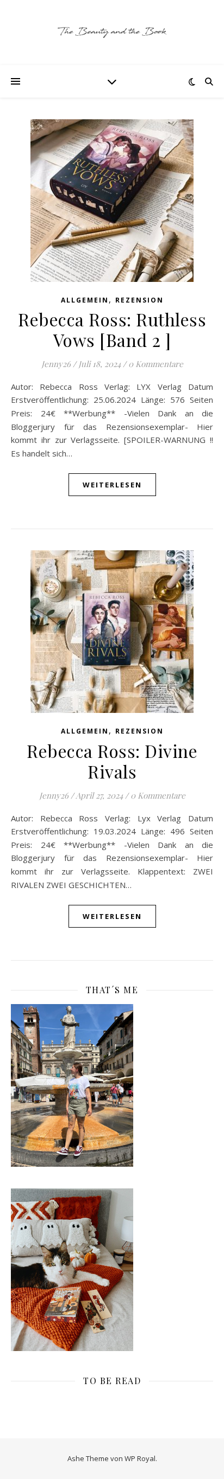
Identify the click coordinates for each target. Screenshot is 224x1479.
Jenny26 (56, 363)
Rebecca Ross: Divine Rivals (112, 761)
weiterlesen (112, 485)
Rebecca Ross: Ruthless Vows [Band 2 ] (112, 329)
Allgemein (85, 300)
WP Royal (140, 1458)
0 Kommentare (155, 363)
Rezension (139, 300)
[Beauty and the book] (112, 32)
